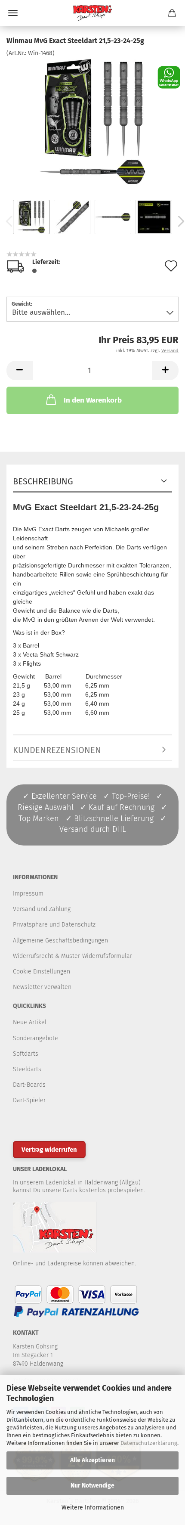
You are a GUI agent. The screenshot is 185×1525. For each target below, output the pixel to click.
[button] (19, 370)
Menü (13, 13)
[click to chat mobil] (169, 77)
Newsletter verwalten (42, 987)
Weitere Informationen (93, 1507)
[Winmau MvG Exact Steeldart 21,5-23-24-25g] (92, 122)
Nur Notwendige (92, 1485)
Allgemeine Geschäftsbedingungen (60, 940)
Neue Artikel (29, 1022)
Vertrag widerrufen (49, 1149)
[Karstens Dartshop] (92, 13)
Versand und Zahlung (42, 909)
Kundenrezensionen (57, 750)
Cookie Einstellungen (41, 971)
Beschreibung (43, 481)
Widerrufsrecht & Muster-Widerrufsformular (72, 956)
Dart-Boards (29, 1084)
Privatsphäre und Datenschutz (54, 924)
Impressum (28, 893)
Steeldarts (27, 1069)
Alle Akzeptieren (92, 1460)
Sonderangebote (35, 1038)
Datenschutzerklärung (148, 1443)
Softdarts (25, 1053)
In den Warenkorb (93, 400)
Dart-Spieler (29, 1100)
